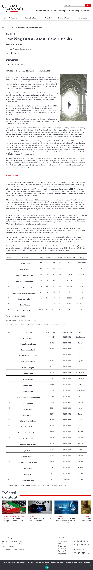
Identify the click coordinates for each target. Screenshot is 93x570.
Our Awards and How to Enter (12, 541)
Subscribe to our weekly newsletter (14, 549)
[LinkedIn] (16, 53)
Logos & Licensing (8, 547)
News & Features (10, 18)
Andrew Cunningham (22, 49)
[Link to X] (88, 553)
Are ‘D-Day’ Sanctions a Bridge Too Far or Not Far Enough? (13, 521)
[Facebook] (12, 53)
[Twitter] (8, 53)
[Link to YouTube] (83, 553)
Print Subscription (82, 541)
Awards (47, 18)
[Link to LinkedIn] (79, 553)
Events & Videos (64, 18)
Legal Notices (62, 554)
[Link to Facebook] (75, 553)
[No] (91, 565)
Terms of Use (62, 551)
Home (4, 28)
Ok (47, 567)
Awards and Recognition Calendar (13, 544)
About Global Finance (62, 542)
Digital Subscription (82, 545)
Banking (12, 28)
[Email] (20, 53)
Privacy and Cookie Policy (62, 547)
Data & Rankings (31, 18)
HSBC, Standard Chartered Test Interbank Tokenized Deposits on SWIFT (66, 521)
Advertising (82, 18)
